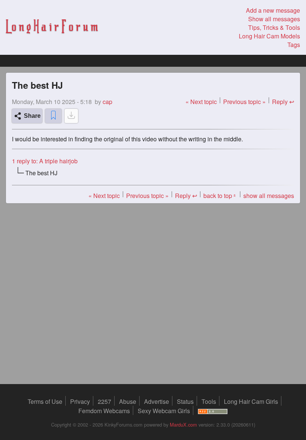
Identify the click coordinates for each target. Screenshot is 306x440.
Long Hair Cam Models (269, 36)
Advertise (156, 401)
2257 (104, 401)
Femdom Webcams (104, 410)
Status (185, 401)
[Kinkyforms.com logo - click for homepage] (52, 27)
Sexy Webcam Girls (164, 410)
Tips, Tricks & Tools (274, 27)
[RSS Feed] (213, 410)
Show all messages (274, 19)
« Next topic (201, 101)
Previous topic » (244, 101)
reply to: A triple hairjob (45, 161)
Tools (209, 401)
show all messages (268, 195)
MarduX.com (183, 424)
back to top (220, 195)
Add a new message (273, 10)
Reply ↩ (283, 101)
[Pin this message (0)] (53, 116)
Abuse (127, 401)
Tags (293, 44)
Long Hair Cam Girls (251, 401)
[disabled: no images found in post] (71, 116)
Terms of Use (45, 401)
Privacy (80, 401)
